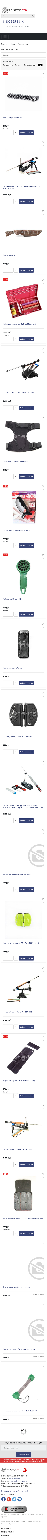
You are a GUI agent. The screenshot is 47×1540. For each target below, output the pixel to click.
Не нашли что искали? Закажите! (14, 1491)
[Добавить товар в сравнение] (42, 76)
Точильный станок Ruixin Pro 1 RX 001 (17, 1149)
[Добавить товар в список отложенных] (42, 73)
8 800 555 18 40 (13, 21)
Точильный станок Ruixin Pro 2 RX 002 (17, 1012)
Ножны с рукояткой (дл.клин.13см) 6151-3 (19, 1349)
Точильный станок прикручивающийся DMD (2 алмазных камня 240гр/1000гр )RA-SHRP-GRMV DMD (23, 806)
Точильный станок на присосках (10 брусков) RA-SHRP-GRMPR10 (21, 187)
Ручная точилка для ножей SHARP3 (16, 530)
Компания (6, 1528)
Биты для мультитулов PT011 (14, 118)
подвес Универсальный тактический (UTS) (19, 1081)
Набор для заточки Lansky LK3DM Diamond (19, 324)
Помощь (5, 1535)
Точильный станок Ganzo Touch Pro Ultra (18, 393)
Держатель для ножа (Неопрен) (15, 461)
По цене (18, 65)
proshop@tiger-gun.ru (18, 1481)
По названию (8, 65)
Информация (7, 1532)
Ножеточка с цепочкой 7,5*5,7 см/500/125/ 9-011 (22, 943)
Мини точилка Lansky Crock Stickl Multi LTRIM (20, 1411)
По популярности (30, 65)
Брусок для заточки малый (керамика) (17, 874)
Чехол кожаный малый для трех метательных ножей (23, 1218)
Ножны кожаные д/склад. (12, 668)
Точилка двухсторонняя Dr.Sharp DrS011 (18, 737)
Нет (40, 65)
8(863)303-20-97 (15, 1478)
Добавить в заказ (26, 133)
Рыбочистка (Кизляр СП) (12, 599)
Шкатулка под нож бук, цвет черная (16, 1287)
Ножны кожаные (9, 255)
